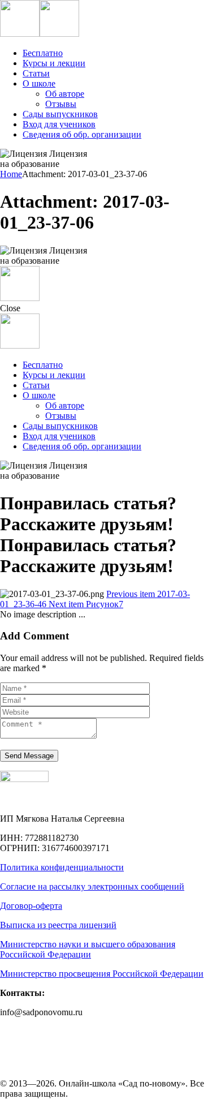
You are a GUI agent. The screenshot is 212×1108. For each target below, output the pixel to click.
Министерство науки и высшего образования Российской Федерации (87, 949)
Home (11, 174)
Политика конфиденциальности (62, 867)
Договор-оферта (31, 906)
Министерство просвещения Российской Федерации (102, 973)
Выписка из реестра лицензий (58, 925)
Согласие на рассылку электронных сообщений (92, 886)
